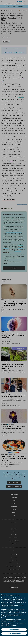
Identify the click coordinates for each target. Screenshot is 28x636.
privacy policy (10, 619)
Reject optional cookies (14, 633)
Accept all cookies (14, 629)
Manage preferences (7, 624)
